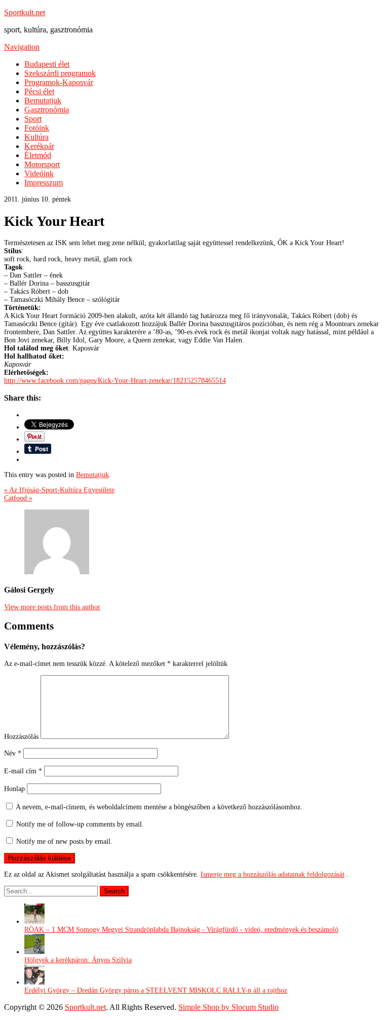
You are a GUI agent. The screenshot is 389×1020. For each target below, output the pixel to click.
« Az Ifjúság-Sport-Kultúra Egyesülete (59, 490)
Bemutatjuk (42, 100)
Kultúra (36, 137)
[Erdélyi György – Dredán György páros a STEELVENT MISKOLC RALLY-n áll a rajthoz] (34, 982)
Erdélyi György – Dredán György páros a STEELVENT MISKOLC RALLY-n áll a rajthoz (155, 990)
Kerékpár (39, 146)
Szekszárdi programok (60, 73)
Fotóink (36, 128)
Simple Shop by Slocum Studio (228, 1007)
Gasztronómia (46, 109)
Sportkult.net (24, 12)
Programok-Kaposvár (58, 82)
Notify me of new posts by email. (64, 841)
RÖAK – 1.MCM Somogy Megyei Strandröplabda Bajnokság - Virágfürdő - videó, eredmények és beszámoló (181, 929)
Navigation (22, 47)
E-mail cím (23, 771)
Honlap (14, 789)
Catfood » (18, 498)
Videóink (39, 173)
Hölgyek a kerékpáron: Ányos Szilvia (78, 960)
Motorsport (42, 164)
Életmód (37, 155)
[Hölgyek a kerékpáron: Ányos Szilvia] (34, 952)
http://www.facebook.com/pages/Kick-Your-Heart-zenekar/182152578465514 (115, 380)
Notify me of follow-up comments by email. (80, 824)
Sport (33, 118)
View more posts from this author (52, 607)
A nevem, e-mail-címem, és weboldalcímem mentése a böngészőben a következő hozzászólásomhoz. (159, 807)
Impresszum (43, 182)
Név (12, 753)
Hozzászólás (21, 736)
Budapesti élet (46, 64)
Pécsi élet (39, 91)
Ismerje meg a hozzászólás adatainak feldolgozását (272, 874)
